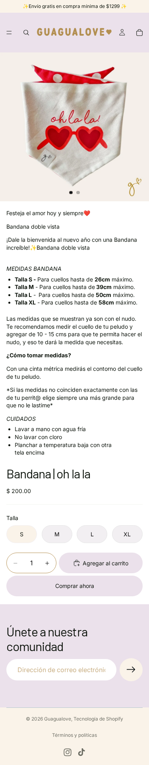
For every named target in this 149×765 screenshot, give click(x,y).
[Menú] (9, 32)
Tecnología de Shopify (98, 719)
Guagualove (57, 719)
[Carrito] (139, 32)
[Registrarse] (131, 669)
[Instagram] (67, 752)
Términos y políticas (74, 735)
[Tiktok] (81, 752)
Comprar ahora (74, 585)
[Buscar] (26, 32)
